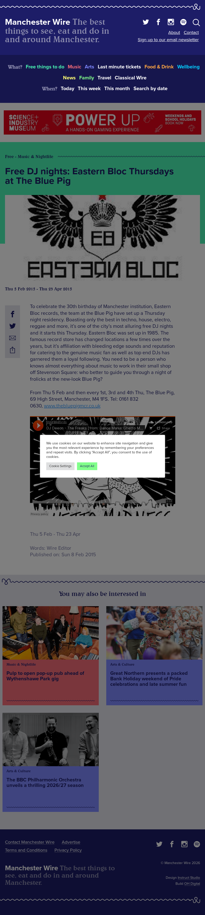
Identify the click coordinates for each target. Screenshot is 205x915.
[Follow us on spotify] (183, 22)
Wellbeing (188, 67)
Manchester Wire (37, 22)
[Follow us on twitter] (146, 22)
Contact (191, 32)
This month (117, 89)
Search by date (151, 89)
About (174, 32)
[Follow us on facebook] (158, 22)
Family (86, 78)
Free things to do (45, 67)
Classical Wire (130, 78)
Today (67, 89)
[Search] (196, 23)
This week (89, 89)
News (69, 78)
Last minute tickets (119, 67)
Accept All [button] (87, 466)
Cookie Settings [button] (60, 466)
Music (74, 67)
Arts (89, 67)
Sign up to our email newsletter (168, 39)
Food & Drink (159, 67)
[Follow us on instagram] (171, 22)
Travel (104, 78)
